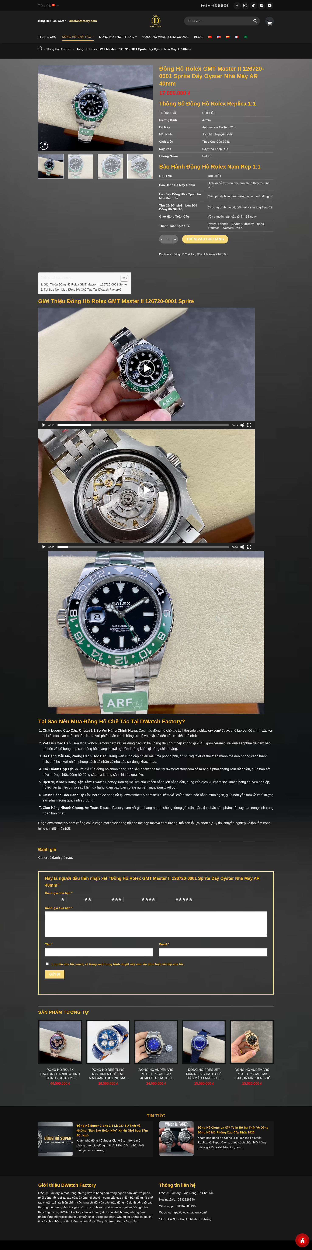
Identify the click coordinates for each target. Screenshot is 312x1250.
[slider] (143, 425)
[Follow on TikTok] (253, 6)
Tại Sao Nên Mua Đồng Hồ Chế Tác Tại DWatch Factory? (82, 289)
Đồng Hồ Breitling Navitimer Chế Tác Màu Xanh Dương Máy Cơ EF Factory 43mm (108, 1074)
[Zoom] (44, 146)
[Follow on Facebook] (237, 6)
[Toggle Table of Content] (122, 278)
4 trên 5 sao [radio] (133, 899)
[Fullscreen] (249, 425)
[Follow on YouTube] (269, 6)
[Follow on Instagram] (245, 6)
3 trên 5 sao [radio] (102, 899)
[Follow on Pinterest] (261, 6)
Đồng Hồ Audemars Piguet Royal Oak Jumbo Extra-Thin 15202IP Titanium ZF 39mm (156, 1074)
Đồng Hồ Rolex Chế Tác (212, 254)
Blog (198, 36)
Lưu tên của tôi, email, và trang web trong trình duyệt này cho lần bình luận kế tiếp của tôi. (118, 964)
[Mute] (242, 425)
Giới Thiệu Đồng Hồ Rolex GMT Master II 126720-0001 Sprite (85, 284)
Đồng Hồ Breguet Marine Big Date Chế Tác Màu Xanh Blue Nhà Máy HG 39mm (204, 1074)
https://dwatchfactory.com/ (201, 730)
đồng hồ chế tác (131, 823)
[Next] (145, 108)
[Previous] (46, 108)
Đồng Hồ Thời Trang (116, 36)
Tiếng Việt (44, 5)
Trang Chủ (47, 36)
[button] (146, 368)
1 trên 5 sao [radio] (52, 899)
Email (164, 944)
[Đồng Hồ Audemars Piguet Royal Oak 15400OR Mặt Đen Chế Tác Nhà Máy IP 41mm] (252, 1042)
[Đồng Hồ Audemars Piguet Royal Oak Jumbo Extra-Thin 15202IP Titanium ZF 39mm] (156, 1042)
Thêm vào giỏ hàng (205, 239)
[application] (146, 368)
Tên (48, 944)
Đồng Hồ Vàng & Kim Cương (165, 36)
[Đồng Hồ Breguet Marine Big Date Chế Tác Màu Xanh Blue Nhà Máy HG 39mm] (204, 1042)
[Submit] (255, 21)
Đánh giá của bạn (58, 893)
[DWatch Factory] (156, 21)
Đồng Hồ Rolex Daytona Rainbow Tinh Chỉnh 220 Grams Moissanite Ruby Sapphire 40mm (60, 1074)
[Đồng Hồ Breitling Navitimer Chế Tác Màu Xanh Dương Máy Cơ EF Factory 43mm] (108, 1042)
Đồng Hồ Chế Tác (76, 36)
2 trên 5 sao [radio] (75, 899)
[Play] (44, 425)
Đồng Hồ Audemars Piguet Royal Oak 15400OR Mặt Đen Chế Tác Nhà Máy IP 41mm (252, 1074)
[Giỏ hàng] (269, 21)
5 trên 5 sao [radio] (166, 899)
